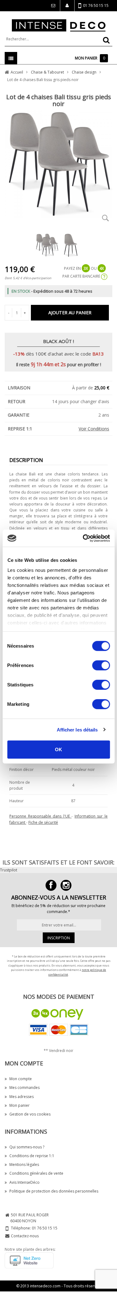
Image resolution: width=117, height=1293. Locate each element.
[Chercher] (106, 40)
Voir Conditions (94, 429)
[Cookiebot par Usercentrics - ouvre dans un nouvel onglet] (83, 538)
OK (58, 749)
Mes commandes (24, 1087)
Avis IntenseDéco (24, 1182)
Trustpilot (8, 870)
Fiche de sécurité (43, 822)
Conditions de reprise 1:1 (31, 1155)
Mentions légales (24, 1164)
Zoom (105, 218)
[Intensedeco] (66, 885)
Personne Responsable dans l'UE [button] (40, 816)
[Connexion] (53, 5)
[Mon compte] (67, 5)
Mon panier (19, 1105)
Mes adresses (21, 1096)
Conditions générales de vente (36, 1173)
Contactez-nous (25, 1236)
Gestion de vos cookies (30, 1114)
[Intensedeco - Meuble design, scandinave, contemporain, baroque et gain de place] (58, 25)
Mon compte (20, 1078)
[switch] (101, 665)
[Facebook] (51, 885)
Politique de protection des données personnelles (53, 1191)
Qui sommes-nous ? (26, 1147)
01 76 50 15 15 (96, 5)
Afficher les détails (77, 729)
